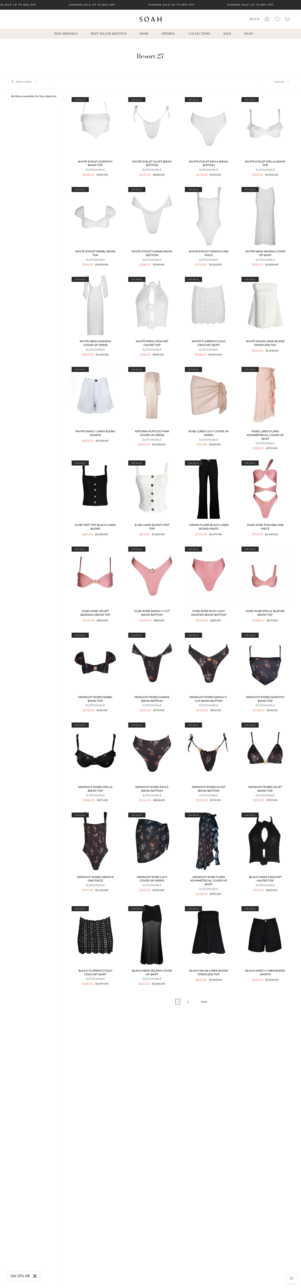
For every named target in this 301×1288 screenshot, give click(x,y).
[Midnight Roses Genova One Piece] (95, 841)
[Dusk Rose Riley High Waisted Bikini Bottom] (208, 575)
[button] (277, 19)
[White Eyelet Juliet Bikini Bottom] (152, 125)
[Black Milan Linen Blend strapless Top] (208, 935)
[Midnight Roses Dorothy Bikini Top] (265, 661)
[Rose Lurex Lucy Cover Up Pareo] (208, 395)
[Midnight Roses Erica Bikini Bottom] (152, 751)
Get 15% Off (20, 1276)
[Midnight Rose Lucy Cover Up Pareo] (152, 841)
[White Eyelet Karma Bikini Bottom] (152, 215)
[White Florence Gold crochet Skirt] (208, 305)
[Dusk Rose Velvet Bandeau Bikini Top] (95, 575)
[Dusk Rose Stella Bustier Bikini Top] (265, 575)
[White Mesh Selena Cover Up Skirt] (265, 215)
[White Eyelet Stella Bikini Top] (265, 125)
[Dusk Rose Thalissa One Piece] (265, 489)
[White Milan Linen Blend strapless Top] (265, 305)
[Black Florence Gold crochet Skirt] (95, 935)
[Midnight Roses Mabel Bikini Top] (95, 661)
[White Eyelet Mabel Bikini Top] (95, 215)
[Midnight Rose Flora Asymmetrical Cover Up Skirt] (208, 841)
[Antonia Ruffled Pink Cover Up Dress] (152, 395)
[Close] (35, 1276)
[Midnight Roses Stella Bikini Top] (95, 751)
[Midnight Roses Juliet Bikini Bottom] (208, 751)
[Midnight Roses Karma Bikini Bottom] (152, 661)
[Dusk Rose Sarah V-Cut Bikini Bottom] (152, 575)
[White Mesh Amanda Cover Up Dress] (95, 305)
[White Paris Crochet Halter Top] (152, 305)
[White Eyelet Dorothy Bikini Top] (95, 125)
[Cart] (287, 19)
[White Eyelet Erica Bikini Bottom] (208, 125)
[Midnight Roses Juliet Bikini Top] (265, 751)
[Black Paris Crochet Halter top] (265, 841)
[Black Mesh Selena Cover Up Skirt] (152, 935)
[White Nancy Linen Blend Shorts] (95, 395)
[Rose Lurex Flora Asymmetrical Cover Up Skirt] (265, 395)
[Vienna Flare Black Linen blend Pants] (208, 489)
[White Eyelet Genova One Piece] (208, 215)
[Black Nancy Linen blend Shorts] (265, 935)
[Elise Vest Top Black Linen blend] (95, 489)
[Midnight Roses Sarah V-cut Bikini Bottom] (208, 661)
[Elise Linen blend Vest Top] (152, 489)
